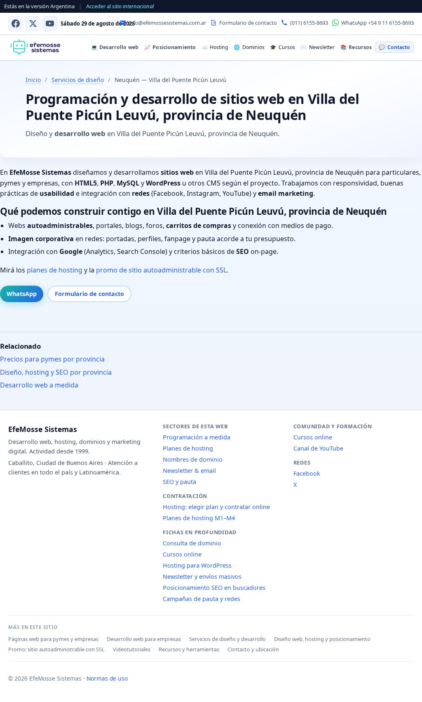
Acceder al (120, 6)
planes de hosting (54, 270)
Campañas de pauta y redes (201, 599)
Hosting (215, 47)
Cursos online (182, 554)
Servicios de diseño (78, 80)
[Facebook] (15, 23)
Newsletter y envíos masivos (202, 576)
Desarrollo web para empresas (144, 639)
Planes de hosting (188, 448)
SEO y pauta (179, 482)
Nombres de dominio (193, 459)
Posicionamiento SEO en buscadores (214, 588)
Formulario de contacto (89, 294)
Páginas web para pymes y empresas (53, 639)
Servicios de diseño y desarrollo (227, 639)
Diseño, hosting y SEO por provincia (56, 372)
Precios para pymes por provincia (52, 359)
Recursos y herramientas (189, 649)
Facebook (306, 473)
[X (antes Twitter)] (33, 23)
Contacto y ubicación (253, 649)
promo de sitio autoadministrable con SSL (161, 270)
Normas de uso (107, 678)
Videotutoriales (131, 649)
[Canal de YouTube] (49, 23)
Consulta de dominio (192, 543)
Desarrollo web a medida (39, 385)
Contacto (394, 47)
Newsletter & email (189, 470)
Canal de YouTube (318, 448)
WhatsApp (22, 294)
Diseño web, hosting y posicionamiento (322, 639)
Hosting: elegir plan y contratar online (216, 507)
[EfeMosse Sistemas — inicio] (35, 47)
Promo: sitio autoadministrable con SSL (56, 649)
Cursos (282, 47)
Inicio (33, 80)
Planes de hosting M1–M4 (199, 518)
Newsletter (317, 47)
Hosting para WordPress (197, 565)
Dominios (249, 47)
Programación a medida (196, 437)
